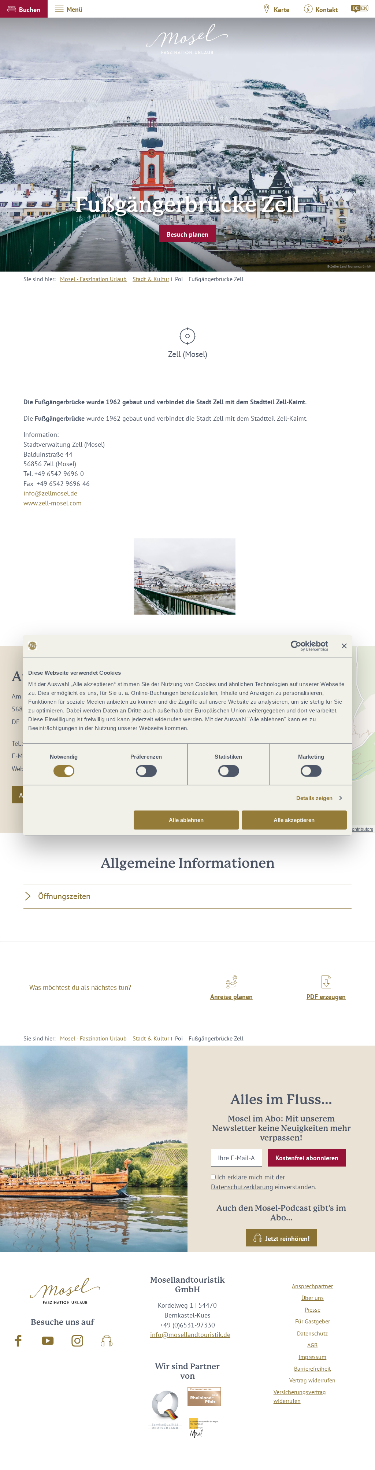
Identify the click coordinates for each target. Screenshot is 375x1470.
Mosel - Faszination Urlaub (93, 279)
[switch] (146, 771)
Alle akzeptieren (294, 820)
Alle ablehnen (186, 820)
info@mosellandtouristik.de (190, 1334)
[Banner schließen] (344, 645)
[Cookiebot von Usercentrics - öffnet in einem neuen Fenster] (296, 645)
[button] (24, 9)
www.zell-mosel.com (52, 503)
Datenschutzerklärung (242, 1187)
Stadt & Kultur (151, 279)
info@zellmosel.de (50, 493)
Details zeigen (314, 798)
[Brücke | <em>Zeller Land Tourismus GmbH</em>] (184, 576)
